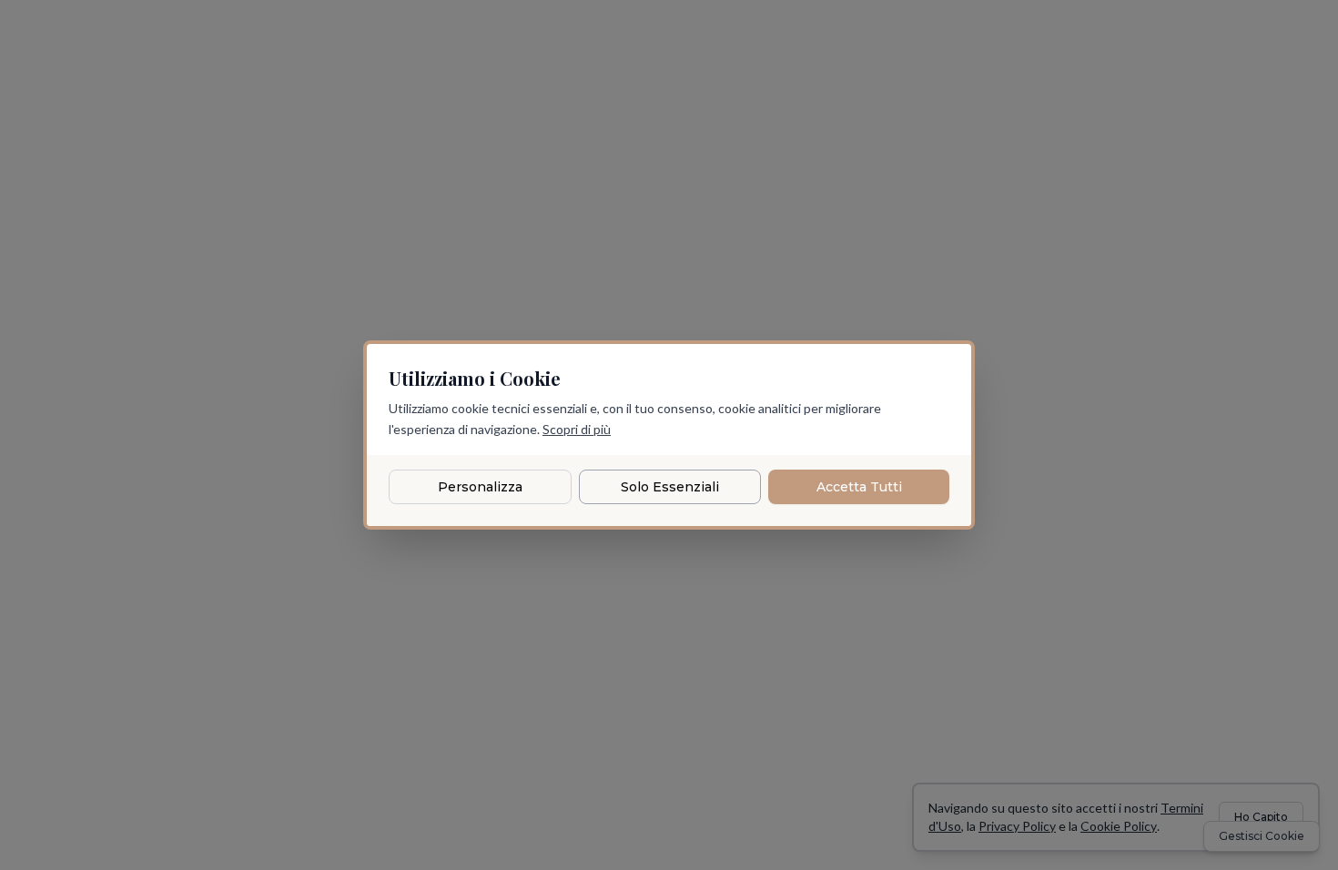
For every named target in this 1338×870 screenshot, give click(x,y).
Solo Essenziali (670, 487)
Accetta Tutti (859, 487)
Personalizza (480, 487)
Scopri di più (576, 429)
